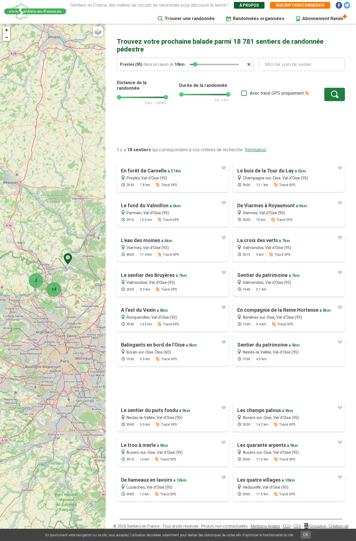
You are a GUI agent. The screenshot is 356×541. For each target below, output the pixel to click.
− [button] (6, 37)
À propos (249, 5)
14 (53, 289)
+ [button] (6, 30)
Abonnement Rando (322, 18)
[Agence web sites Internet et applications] (306, 526)
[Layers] (98, 31)
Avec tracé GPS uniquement (277, 93)
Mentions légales (265, 526)
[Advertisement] (230, 129)
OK (306, 534)
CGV (297, 526)
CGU (287, 526)
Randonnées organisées (258, 18)
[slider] (195, 64)
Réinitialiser (255, 149)
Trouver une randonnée (190, 18)
